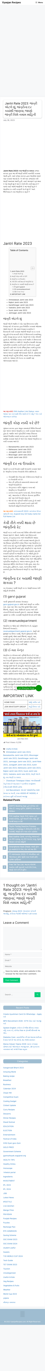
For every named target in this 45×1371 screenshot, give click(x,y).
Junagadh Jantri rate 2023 (20, 765)
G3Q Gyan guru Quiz (12, 1143)
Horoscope (7, 1168)
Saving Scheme (9, 1235)
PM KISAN (7, 1214)
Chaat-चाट (7, 1093)
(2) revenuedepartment (22, 289)
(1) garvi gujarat (19, 287)
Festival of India (9, 1139)
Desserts (7, 1114)
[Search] (37, 994)
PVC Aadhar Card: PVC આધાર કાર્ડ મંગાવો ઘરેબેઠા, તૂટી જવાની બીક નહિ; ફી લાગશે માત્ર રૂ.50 (24, 818)
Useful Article (11, 749)
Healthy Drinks (9, 1164)
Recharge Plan (9, 1227)
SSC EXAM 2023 (10, 1239)
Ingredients (8, 1177)
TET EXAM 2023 (10, 1265)
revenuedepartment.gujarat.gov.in (17, 631)
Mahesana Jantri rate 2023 (29, 768)
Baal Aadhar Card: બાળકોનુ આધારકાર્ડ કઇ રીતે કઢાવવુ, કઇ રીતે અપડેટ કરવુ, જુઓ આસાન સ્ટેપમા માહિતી (25, 839)
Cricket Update (9, 1105)
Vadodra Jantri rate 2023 (19, 774)
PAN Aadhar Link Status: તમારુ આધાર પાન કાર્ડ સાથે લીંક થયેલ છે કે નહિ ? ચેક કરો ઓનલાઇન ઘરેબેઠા (22, 414)
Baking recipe (9, 1076)
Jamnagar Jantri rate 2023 (20, 761)
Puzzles (6, 1223)
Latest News (8, 1197)
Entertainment (9, 1135)
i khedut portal (9, 1172)
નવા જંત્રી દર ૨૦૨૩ (13, 777)
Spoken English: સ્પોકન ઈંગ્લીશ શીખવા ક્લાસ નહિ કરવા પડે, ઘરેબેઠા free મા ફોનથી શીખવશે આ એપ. (21, 1030)
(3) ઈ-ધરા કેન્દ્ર (19, 292)
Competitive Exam (10, 1097)
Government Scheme (12, 1151)
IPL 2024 (7, 1189)
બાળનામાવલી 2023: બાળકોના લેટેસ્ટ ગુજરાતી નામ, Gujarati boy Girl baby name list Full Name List (22, 514)
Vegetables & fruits (11, 1286)
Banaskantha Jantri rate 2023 (15, 755)
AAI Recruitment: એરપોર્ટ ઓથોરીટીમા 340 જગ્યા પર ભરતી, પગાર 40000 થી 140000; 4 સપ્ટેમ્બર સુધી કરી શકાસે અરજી (21, 793)
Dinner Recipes (9, 1118)
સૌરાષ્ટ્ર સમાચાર (9, 1302)
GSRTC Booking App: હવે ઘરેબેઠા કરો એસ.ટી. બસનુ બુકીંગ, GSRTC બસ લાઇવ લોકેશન (24, 808)
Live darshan (8, 1206)
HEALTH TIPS (9, 1160)
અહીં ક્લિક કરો (34, 707)
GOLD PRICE (8, 1147)
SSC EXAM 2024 (10, 1244)
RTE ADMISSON (10, 1231)
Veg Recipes (8, 1281)
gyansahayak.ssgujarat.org (14, 1156)
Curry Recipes (9, 1110)
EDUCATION (8, 1126)
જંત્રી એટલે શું (18, 274)
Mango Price (8, 1210)
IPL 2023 (7, 1185)
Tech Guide (8, 1260)
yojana (6, 1298)
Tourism (6, 1269)
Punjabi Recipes (10, 1218)
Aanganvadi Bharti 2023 (13, 1068)
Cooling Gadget (9, 1101)
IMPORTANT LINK (18, 294)
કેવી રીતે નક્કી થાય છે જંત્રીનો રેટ (22, 282)
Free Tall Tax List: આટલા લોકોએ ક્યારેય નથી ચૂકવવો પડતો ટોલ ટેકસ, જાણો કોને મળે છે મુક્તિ (23, 867)
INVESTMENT (9, 1181)
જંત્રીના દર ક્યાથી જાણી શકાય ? (23, 284)
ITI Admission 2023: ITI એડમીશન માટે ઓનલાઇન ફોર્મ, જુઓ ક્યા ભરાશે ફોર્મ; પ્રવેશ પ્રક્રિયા (24, 857)
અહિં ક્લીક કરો (34, 702)
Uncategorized (9, 1273)
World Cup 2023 (10, 1294)
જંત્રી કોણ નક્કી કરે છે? (19, 276)
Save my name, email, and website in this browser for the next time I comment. (23, 972)
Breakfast (7, 1080)
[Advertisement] (22, 27)
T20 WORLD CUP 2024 (13, 1256)
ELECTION (7, 1130)
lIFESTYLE (7, 1202)
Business (7, 1084)
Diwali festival (9, 1122)
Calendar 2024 (9, 1089)
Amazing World (9, 1072)
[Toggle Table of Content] (31, 268)
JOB (5, 1193)
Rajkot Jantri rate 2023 (12, 771)
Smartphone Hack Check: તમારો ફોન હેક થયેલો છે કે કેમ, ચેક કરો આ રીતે (24, 848)
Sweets (6, 1252)
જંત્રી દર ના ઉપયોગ (18, 279)
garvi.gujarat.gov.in (11, 604)
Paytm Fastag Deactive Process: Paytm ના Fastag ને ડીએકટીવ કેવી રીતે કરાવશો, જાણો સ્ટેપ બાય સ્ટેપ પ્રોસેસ (24, 829)
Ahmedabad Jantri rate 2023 (18, 752)
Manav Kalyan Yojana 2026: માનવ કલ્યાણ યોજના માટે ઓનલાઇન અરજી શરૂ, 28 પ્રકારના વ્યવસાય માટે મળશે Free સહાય (21, 1046)
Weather (6, 1290)
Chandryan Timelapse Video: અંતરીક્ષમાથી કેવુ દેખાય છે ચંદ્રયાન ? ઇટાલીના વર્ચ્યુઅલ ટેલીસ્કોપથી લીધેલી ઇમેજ (21, 784)
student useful (9, 1248)
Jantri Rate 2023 (17, 271)
